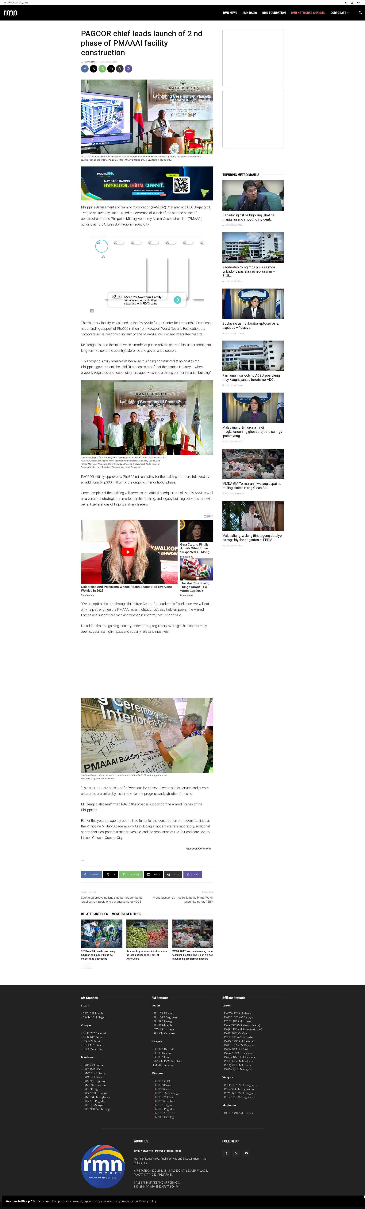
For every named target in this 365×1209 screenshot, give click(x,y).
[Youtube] (358, 2)
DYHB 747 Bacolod (94, 1033)
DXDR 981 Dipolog (94, 1081)
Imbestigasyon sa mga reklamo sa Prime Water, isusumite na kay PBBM (182, 899)
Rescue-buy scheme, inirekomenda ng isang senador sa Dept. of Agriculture (146, 955)
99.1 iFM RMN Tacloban (167, 1061)
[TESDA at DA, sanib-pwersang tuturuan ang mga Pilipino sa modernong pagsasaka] (101, 934)
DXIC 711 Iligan (92, 1089)
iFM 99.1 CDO (161, 1081)
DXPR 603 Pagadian (94, 1101)
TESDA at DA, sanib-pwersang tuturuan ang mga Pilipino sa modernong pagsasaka (98, 955)
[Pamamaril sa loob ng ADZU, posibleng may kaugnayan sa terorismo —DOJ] (253, 356)
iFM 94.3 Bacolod (164, 1049)
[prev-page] (83, 966)
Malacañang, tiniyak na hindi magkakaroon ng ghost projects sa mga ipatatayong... (252, 431)
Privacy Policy (147, 1201)
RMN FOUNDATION (274, 13)
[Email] (111, 69)
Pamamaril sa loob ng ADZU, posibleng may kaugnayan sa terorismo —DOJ (251, 377)
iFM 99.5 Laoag (162, 1021)
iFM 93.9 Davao (162, 1085)
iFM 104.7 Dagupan (165, 1017)
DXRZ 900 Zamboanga (96, 1109)
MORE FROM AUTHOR (126, 914)
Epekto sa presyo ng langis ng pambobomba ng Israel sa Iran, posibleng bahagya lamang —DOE (112, 899)
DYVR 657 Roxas (92, 1049)
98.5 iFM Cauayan (164, 1033)
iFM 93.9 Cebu (162, 1053)
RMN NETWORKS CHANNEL (308, 13)
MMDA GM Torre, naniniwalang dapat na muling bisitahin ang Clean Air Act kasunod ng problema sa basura (192, 955)
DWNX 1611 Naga (93, 1017)
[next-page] (89, 966)
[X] (352, 2)
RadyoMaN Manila (90, 62)
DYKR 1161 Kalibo (93, 1045)
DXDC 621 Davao (93, 1077)
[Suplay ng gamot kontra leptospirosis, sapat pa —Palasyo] (253, 304)
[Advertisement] (147, 665)
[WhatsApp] (102, 69)
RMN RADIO (250, 13)
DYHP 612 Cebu (92, 1037)
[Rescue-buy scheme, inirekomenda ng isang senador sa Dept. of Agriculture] (147, 934)
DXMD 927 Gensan (94, 1085)
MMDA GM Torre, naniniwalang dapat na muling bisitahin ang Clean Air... (251, 486)
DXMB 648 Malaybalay (96, 1097)
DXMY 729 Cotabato (95, 1073)
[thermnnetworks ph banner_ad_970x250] (147, 183)
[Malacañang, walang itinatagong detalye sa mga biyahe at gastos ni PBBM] (253, 516)
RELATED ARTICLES (94, 914)
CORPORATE (338, 13)
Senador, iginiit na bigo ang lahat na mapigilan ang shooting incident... (248, 217)
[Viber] (128, 69)
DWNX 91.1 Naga (163, 1029)
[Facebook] (346, 2)
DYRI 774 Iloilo (91, 1041)
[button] (360, 13)
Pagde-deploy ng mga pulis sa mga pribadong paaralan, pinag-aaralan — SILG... (248, 271)
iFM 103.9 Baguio (163, 1013)
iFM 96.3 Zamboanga (166, 1093)
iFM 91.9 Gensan (163, 1089)
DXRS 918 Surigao (93, 1105)
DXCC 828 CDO (92, 1069)
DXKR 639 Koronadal (95, 1093)
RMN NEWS (230, 13)
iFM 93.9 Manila (162, 1025)
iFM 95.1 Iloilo (161, 1057)
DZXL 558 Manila (93, 1013)
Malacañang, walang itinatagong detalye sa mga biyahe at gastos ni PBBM (252, 538)
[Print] (120, 69)
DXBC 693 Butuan (93, 1065)
